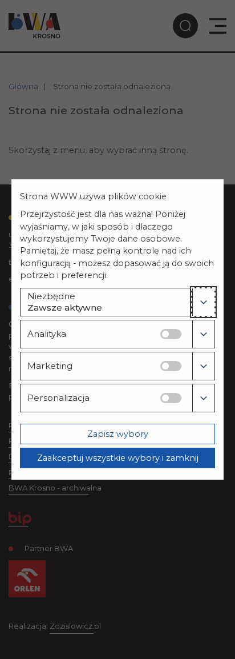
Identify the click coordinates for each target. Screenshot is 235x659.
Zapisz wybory (117, 434)
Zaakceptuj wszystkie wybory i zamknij (117, 458)
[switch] (170, 334)
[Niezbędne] (203, 302)
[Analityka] (203, 334)
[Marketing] (203, 366)
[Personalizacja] (203, 398)
